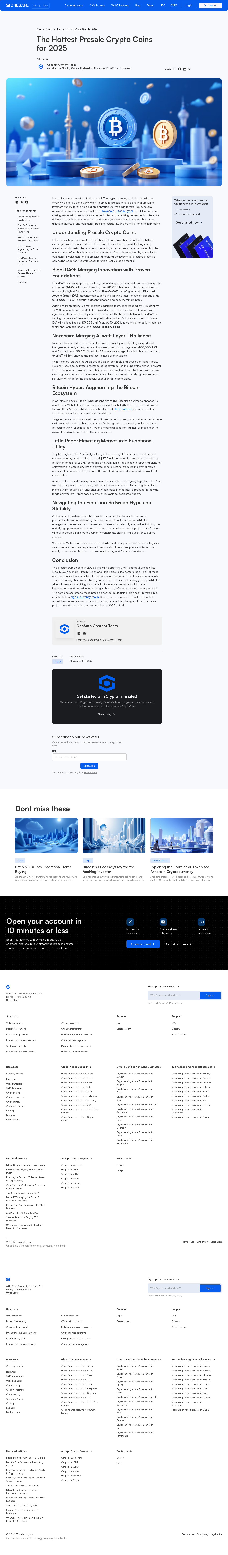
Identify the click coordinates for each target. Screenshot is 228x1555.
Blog (137, 5)
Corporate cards (74, 5)
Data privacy (202, 1241)
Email (55, 751)
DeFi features (123, 409)
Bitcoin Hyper (124, 211)
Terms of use (188, 1241)
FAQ (162, 5)
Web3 (45, 5)
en (172, 5)
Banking (37, 5)
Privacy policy (175, 1003)
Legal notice (216, 1241)
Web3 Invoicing (120, 5)
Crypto (20, 860)
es (175, 5)
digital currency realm (85, 597)
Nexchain (108, 211)
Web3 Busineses (160, 860)
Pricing (150, 5)
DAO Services (97, 5)
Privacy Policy (90, 772)
